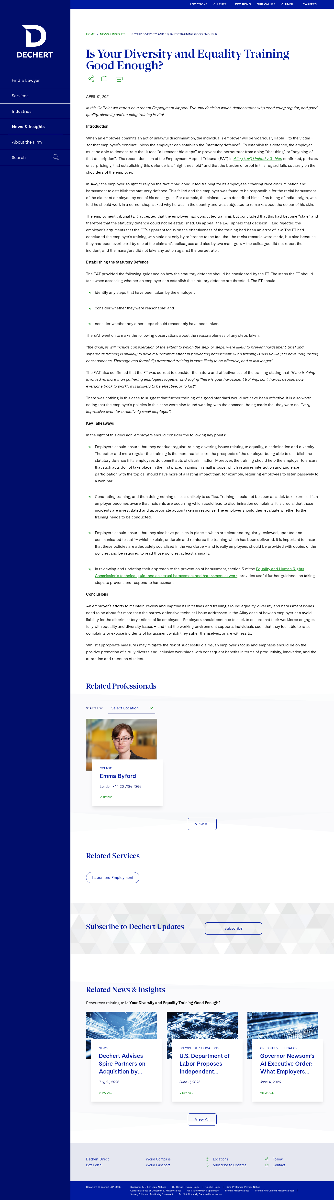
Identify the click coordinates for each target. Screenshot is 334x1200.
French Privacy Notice (237, 1190)
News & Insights (112, 34)
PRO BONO (243, 4)
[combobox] (131, 708)
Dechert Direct (97, 1159)
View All (202, 823)
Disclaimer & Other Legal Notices (148, 1186)
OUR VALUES (266, 4)
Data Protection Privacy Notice (243, 1186)
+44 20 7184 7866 (127, 787)
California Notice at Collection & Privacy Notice (155, 1190)
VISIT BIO (106, 797)
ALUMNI (287, 4)
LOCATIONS (199, 4)
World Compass (158, 1159)
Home (90, 34)
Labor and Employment (112, 877)
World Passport (158, 1165)
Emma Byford (118, 775)
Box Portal (94, 1165)
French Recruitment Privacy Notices (274, 1190)
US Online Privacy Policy (185, 1186)
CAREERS (310, 4)
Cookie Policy (212, 1186)
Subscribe (233, 928)
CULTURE (220, 4)
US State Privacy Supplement (203, 1190)
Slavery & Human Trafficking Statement (151, 1194)
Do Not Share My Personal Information (200, 1194)
